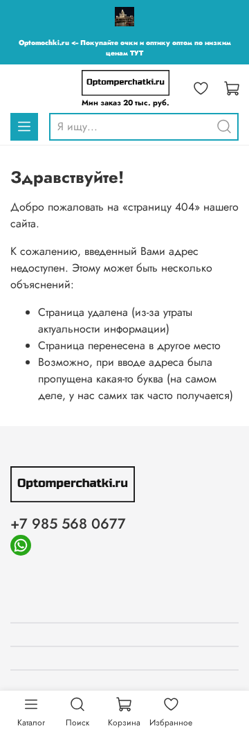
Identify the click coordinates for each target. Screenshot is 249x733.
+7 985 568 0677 (68, 523)
